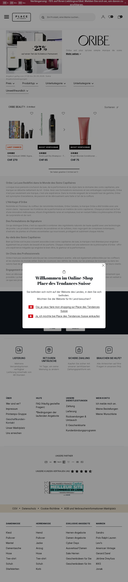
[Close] (103, 265)
